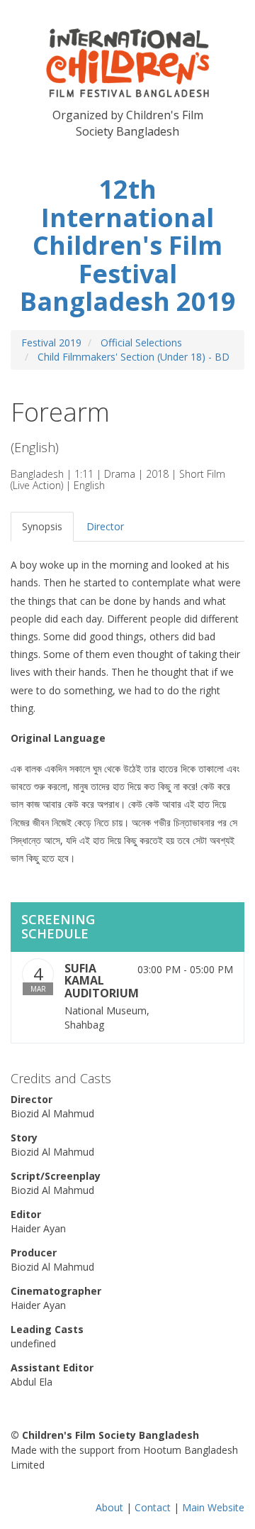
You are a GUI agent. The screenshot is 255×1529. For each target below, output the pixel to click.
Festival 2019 (51, 342)
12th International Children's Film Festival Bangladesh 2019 (128, 245)
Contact (153, 1507)
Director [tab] (105, 526)
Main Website (213, 1507)
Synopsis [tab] (42, 526)
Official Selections (141, 342)
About (109, 1507)
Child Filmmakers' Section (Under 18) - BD (134, 356)
